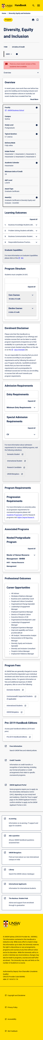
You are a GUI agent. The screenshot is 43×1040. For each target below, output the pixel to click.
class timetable (19, 350)
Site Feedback (12, 1031)
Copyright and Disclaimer (16, 995)
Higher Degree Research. (26, 517)
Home (4, 13)
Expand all (33, 219)
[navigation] (15, 454)
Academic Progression (15, 515)
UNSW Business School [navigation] (16, 110)
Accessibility (12, 1019)
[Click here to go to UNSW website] (7, 6)
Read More (34, 99)
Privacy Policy (12, 1007)
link (22, 258)
